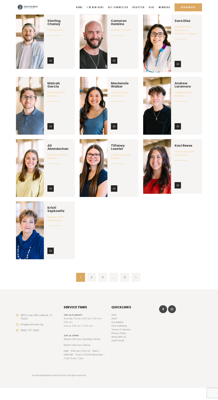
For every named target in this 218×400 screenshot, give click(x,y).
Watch (67, 345)
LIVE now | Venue (81, 345)
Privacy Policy (118, 333)
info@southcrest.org (31, 324)
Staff (114, 318)
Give (113, 314)
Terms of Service (120, 329)
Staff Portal (117, 340)
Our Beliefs (117, 322)
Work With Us (118, 336)
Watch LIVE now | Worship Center (82, 339)
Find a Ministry (119, 325)
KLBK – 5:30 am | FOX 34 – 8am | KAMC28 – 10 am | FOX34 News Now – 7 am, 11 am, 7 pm (84, 354)
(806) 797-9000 (29, 330)
